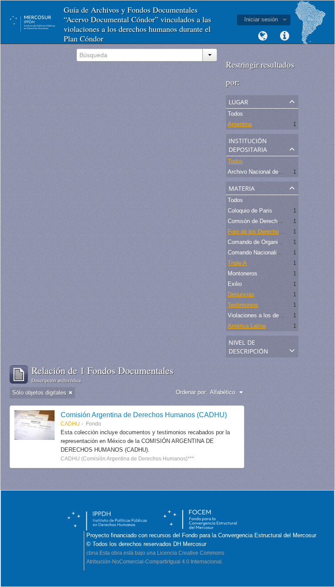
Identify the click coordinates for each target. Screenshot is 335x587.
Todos (235, 113)
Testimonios (243, 305)
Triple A (237, 263)
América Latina (247, 326)
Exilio (235, 284)
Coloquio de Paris (250, 210)
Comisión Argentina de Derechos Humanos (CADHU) (144, 415)
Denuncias (241, 294)
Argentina (240, 124)
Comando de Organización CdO (268, 242)
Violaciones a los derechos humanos (274, 315)
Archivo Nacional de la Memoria (268, 171)
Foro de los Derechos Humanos (268, 231)
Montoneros (242, 273)
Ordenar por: (191, 392)
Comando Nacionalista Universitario (273, 252)
